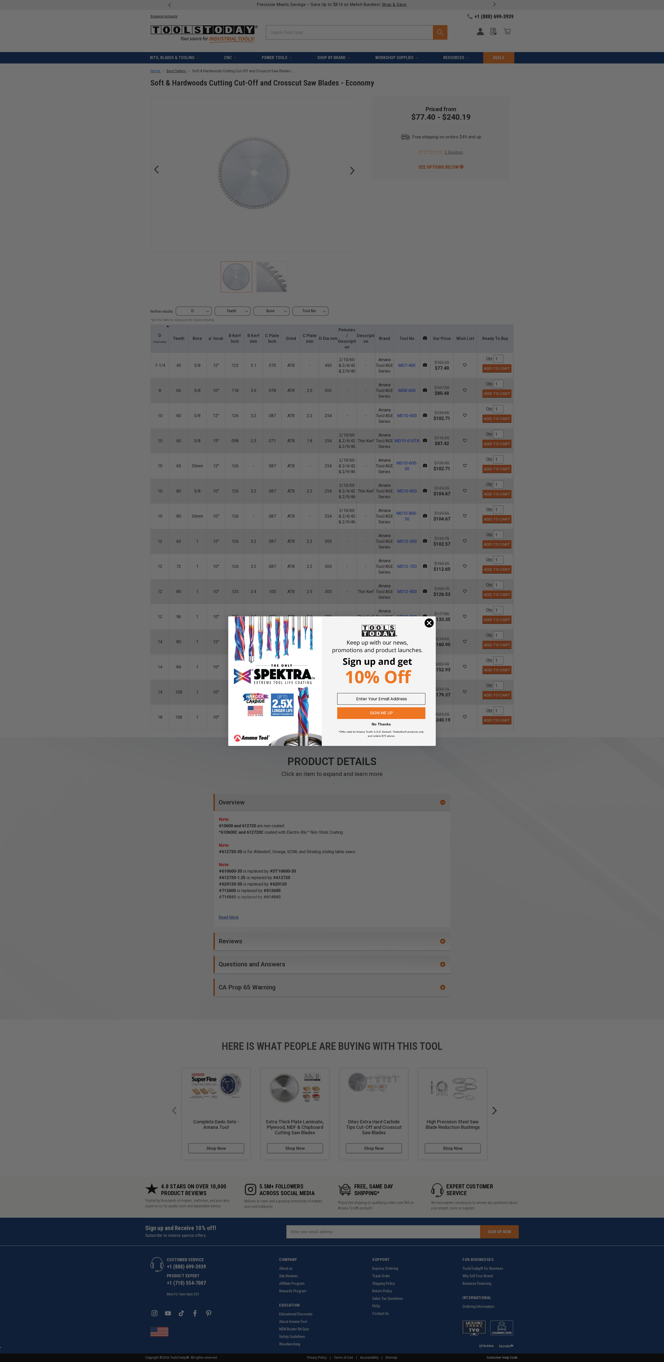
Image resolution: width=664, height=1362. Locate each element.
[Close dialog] (429, 622)
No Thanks (381, 724)
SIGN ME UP (381, 713)
